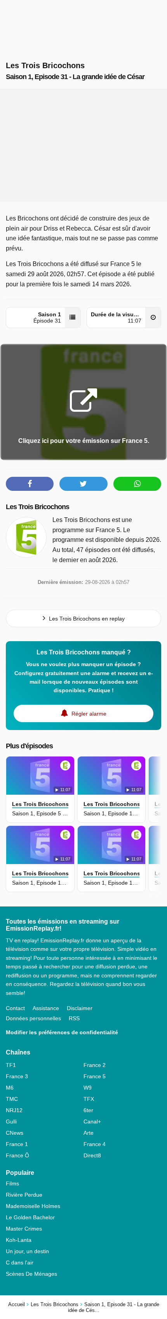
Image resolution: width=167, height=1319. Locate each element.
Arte (89, 1133)
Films (12, 1183)
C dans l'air (19, 1262)
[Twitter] (83, 484)
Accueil (16, 1304)
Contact (15, 1008)
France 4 (95, 1144)
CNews (14, 1133)
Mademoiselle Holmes (33, 1206)
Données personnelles (33, 1018)
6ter (88, 1110)
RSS (74, 1018)
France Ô (17, 1155)
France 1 (17, 1144)
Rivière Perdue (24, 1195)
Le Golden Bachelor (30, 1217)
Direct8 (92, 1155)
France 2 (95, 1065)
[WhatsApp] (137, 484)
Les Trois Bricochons (37, 507)
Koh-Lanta (18, 1240)
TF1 (11, 1065)
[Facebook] (30, 484)
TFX (89, 1099)
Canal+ (92, 1121)
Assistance (46, 1008)
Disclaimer (79, 1008)
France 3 (17, 1076)
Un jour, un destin (27, 1251)
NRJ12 (14, 1110)
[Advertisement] (83, 145)
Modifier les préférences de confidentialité (62, 1032)
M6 (10, 1087)
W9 (88, 1087)
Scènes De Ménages (31, 1274)
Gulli (11, 1121)
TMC (12, 1099)
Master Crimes (24, 1229)
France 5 (95, 1076)
